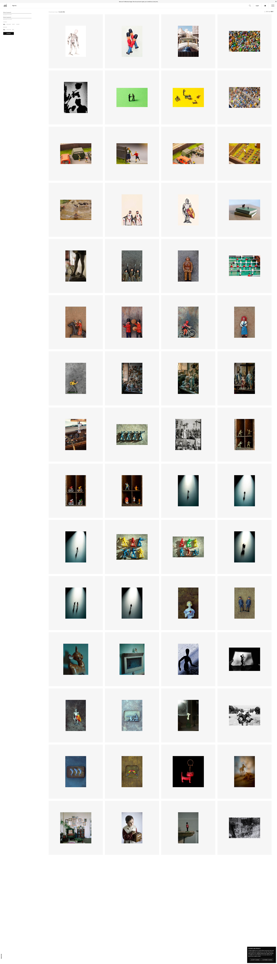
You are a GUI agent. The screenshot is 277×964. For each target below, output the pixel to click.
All (4, 24)
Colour (8, 29)
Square (8, 24)
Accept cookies (255, 959)
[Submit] (250, 5)
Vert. (13, 24)
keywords (7, 14)
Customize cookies (267, 959)
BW (13, 29)
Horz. (18, 24)
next (272, 11)
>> (269, 11)
